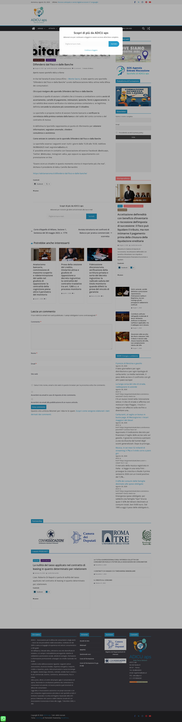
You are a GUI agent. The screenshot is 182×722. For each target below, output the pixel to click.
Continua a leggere (91, 50)
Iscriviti (114, 44)
